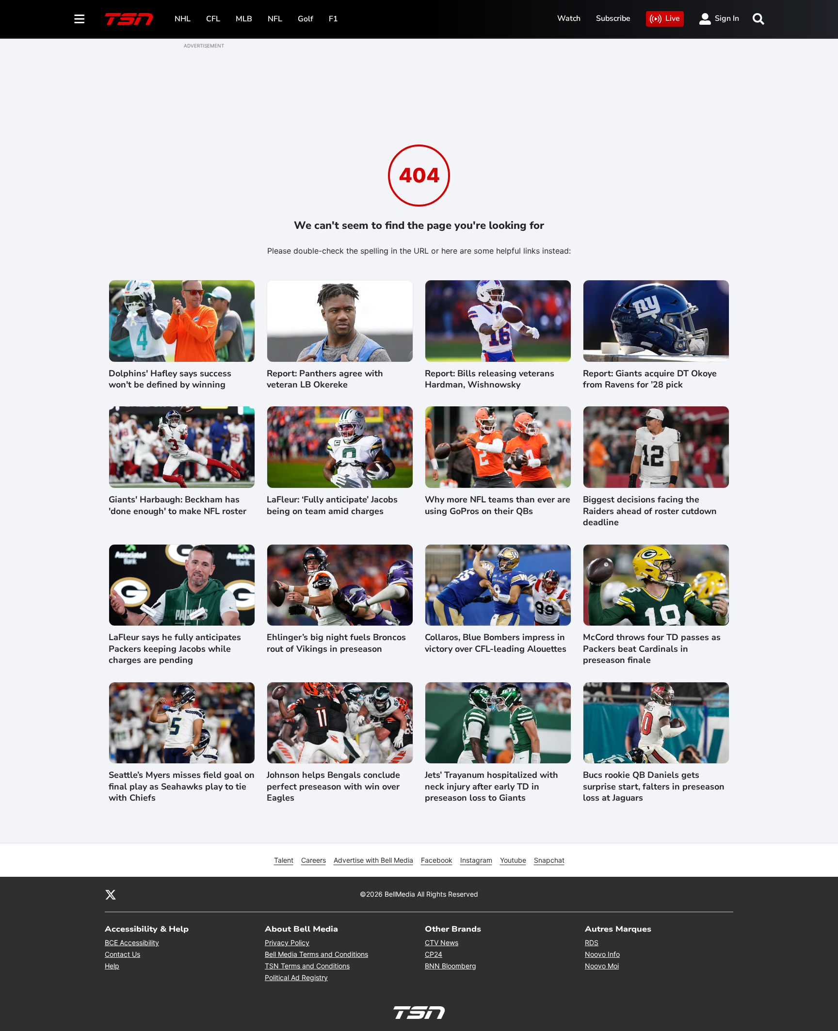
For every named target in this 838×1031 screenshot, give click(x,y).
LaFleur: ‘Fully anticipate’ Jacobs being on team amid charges (332, 505)
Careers (313, 860)
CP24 (433, 954)
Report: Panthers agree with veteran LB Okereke (325, 379)
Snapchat (549, 860)
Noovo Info (602, 954)
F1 (333, 19)
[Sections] (79, 19)
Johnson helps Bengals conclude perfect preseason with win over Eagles (333, 787)
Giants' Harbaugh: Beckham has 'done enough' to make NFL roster (177, 505)
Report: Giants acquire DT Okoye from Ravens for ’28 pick (650, 379)
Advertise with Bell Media (373, 860)
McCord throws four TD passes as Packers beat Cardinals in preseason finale (652, 649)
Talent (283, 860)
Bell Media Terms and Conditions (316, 954)
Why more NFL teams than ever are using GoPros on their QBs (497, 505)
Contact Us (122, 954)
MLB (244, 19)
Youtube (513, 860)
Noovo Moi (602, 966)
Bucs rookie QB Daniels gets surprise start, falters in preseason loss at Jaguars (654, 787)
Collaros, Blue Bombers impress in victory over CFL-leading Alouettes (495, 643)
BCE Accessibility (132, 942)
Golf (305, 19)
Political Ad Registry (296, 977)
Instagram (476, 860)
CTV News (441, 942)
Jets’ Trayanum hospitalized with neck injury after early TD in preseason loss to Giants (491, 787)
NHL (183, 19)
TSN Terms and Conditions (307, 966)
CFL (213, 19)
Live (672, 18)
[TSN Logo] (129, 19)
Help (112, 966)
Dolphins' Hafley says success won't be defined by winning (170, 379)
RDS (591, 942)
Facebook (436, 860)
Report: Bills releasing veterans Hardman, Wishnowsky (489, 379)
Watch (568, 18)
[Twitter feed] (110, 894)
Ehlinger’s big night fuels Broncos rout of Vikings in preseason (336, 643)
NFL (275, 19)
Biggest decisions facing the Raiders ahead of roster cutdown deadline (650, 511)
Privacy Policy (287, 942)
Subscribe (613, 18)
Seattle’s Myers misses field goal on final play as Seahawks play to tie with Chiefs (182, 787)
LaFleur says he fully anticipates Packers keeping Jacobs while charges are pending (175, 649)
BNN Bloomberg (450, 966)
